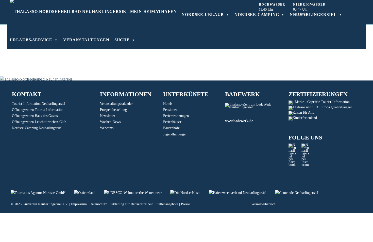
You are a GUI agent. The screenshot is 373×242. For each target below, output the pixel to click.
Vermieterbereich (263, 204)
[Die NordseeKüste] (189, 193)
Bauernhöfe (171, 128)
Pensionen (170, 110)
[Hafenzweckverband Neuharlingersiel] (242, 193)
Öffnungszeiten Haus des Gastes (35, 116)
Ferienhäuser (172, 122)
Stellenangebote (167, 204)
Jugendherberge (174, 134)
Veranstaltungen (86, 40)
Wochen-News (110, 122)
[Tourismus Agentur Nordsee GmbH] (42, 193)
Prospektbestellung (113, 110)
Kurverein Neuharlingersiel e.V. (45, 204)
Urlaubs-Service (31, 40)
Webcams (106, 128)
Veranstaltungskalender (116, 104)
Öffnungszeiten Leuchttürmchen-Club (39, 122)
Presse (185, 204)
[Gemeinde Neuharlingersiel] (300, 193)
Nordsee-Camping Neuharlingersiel (37, 128)
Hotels (167, 104)
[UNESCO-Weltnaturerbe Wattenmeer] (137, 193)
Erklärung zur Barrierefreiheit (131, 204)
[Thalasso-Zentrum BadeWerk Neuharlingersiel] (256, 107)
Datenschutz (98, 204)
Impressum (79, 204)
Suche (122, 40)
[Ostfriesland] (89, 193)
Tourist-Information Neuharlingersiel (38, 104)
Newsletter (107, 116)
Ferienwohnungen (176, 116)
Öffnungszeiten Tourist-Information (37, 110)
